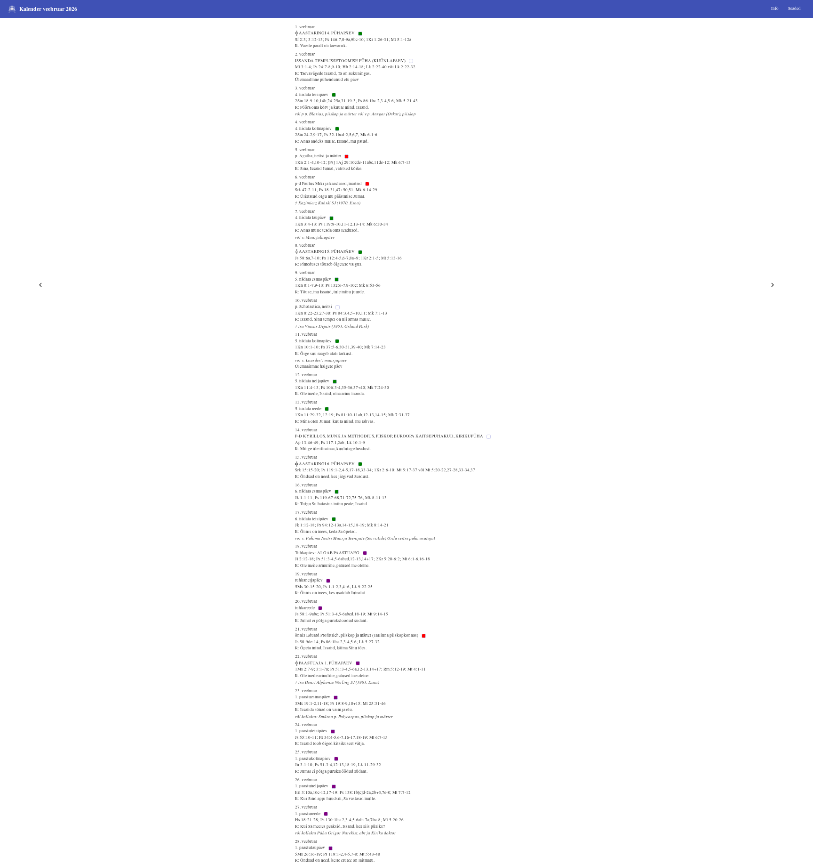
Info (775, 8)
